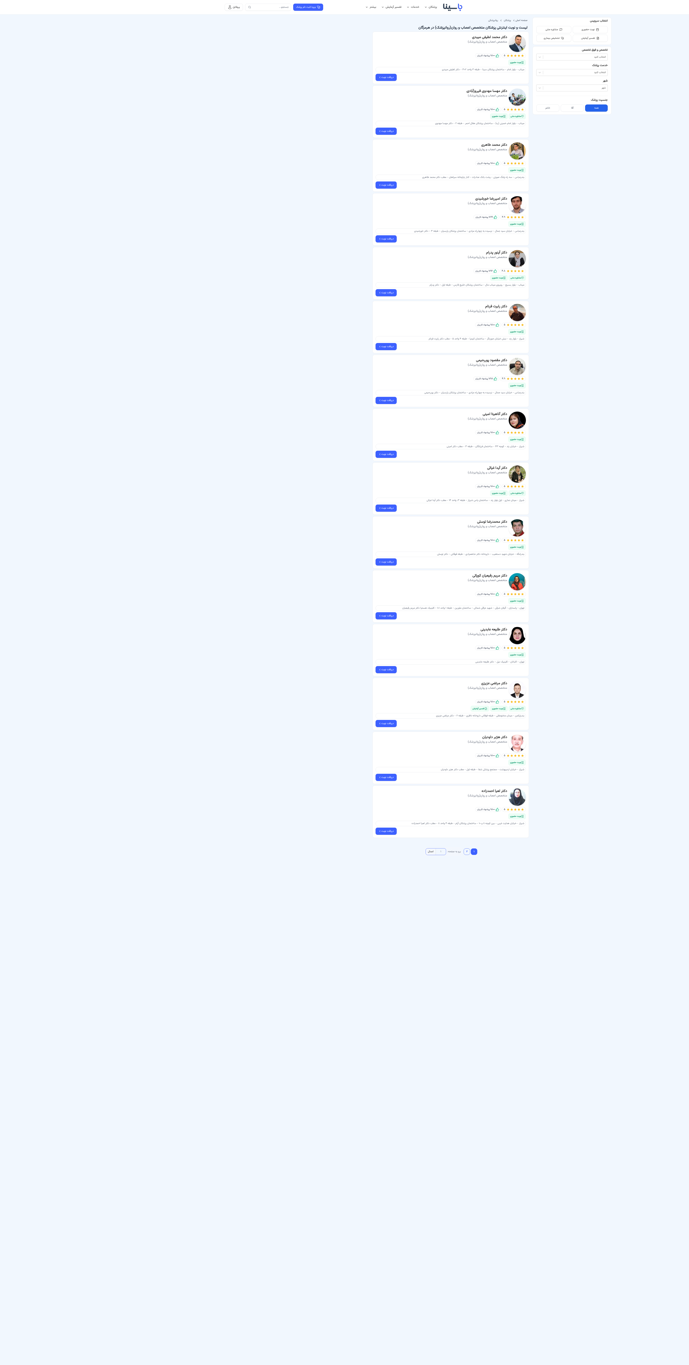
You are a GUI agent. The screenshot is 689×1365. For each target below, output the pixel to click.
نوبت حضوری (588, 30)
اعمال (430, 852)
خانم (547, 108)
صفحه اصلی (521, 20)
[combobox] (605, 57)
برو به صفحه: (454, 851)
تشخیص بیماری (552, 38)
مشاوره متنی (551, 30)
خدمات (415, 7)
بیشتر (373, 7)
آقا (572, 108)
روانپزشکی (493, 20)
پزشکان (433, 7)
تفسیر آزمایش (394, 7)
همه (596, 108)
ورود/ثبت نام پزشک (306, 7)
